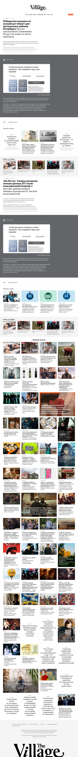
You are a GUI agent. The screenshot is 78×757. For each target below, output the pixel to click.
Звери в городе (43, 455)
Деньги (5, 581)
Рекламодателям (16, 725)
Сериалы (5, 380)
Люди (30, 14)
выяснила (10, 201)
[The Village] (39, 8)
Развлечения (40, 14)
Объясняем (24, 656)
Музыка (5, 455)
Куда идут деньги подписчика (43, 94)
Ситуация (24, 303)
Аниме (60, 455)
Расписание (24, 556)
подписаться (36, 82)
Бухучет (23, 380)
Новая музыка (61, 430)
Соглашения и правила (52, 724)
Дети (51, 14)
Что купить (42, 380)
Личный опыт (6, 303)
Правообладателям (33, 724)
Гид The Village (25, 405)
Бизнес (34, 14)
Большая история (44, 403)
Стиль (48, 14)
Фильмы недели (25, 430)
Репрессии (6, 556)
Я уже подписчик (9, 59)
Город (26, 14)
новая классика (7, 405)
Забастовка (24, 480)
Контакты (42, 724)
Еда (45, 14)
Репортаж (24, 581)
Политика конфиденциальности (19, 724)
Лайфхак (42, 303)
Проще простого (62, 303)
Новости (7, 18)
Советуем (42, 430)
